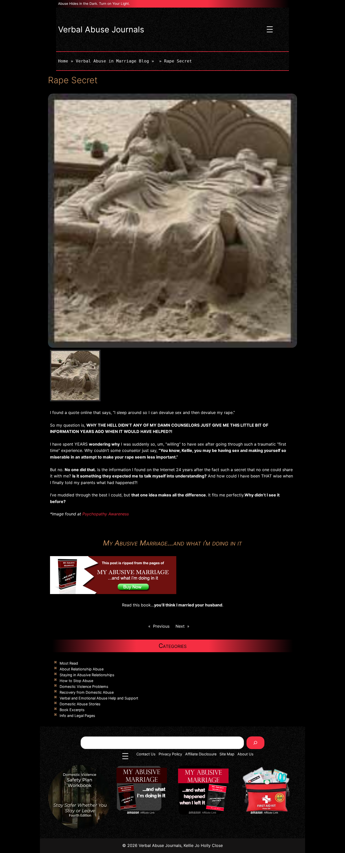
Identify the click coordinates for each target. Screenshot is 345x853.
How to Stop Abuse (76, 681)
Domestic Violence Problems (84, 686)
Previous (161, 626)
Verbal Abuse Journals (101, 29)
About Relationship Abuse (82, 669)
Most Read (69, 663)
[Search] (255, 742)
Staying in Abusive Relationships (87, 675)
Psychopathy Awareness (105, 513)
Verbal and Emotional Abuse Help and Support (99, 698)
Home (63, 61)
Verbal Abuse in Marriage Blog (112, 61)
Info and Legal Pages (77, 715)
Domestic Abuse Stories (80, 704)
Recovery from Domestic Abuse (87, 692)
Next (180, 626)
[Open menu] (270, 29)
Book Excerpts (72, 710)
